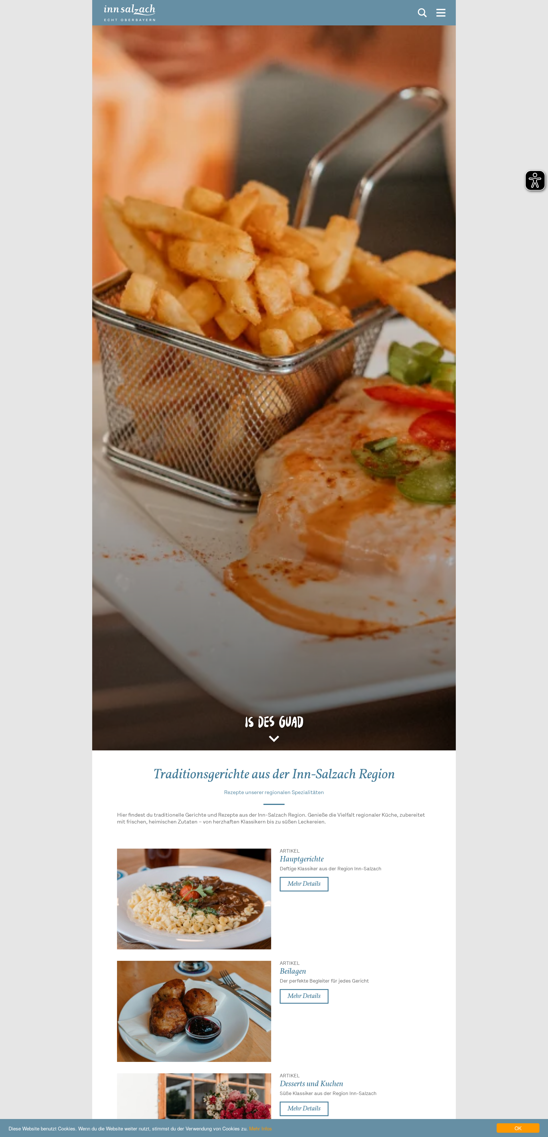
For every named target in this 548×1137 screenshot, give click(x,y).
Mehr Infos (260, 1128)
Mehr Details (304, 884)
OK (518, 1128)
